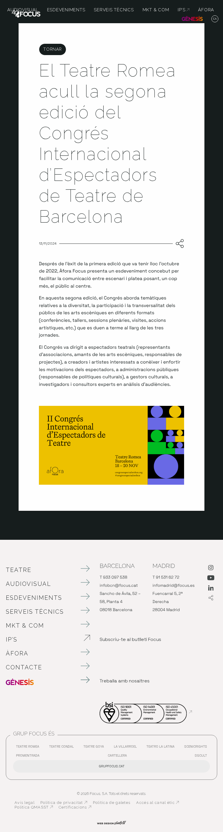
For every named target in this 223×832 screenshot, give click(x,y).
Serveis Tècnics (35, 611)
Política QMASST (34, 807)
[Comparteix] (178, 243)
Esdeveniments (34, 597)
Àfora (17, 653)
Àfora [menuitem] (206, 9)
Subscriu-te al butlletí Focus (130, 639)
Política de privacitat (63, 802)
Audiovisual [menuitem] (22, 9)
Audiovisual (28, 583)
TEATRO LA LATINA (161, 747)
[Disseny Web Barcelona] (111, 822)
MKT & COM (25, 625)
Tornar (52, 49)
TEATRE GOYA (95, 747)
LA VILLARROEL (127, 747)
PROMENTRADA (29, 756)
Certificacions (75, 807)
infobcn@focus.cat (119, 585)
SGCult (201, 755)
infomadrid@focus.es (173, 585)
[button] (215, 19)
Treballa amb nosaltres (125, 681)
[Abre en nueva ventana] (210, 569)
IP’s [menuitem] (183, 9)
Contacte (24, 667)
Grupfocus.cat (112, 766)
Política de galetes (112, 802)
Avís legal (25, 802)
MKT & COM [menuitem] (156, 9)
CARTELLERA (119, 756)
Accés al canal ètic (157, 802)
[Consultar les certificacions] (146, 712)
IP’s (42, 639)
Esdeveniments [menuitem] (66, 9)
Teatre (18, 569)
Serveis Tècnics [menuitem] (114, 9)
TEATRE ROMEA (29, 747)
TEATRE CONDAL (63, 747)
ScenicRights (197, 747)
